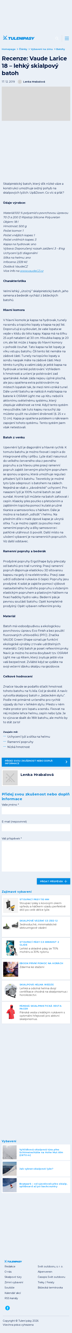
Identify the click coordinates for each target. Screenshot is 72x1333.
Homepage (9, 49)
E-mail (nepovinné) (14, 821)
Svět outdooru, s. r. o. (50, 1266)
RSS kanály (11, 1298)
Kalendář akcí (13, 1293)
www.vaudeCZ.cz (31, 271)
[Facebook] (7, 1308)
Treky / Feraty (46, 1282)
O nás (8, 1271)
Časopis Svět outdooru (51, 1277)
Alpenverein (45, 1271)
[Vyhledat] (56, 38)
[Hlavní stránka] (18, 38)
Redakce (10, 1266)
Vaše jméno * (10, 804)
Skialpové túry (13, 1277)
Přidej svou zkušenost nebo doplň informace (28, 762)
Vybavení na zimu (42, 49)
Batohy (60, 49)
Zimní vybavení (14, 1282)
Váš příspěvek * (12, 838)
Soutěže (10, 1287)
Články (23, 49)
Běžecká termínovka (50, 1287)
